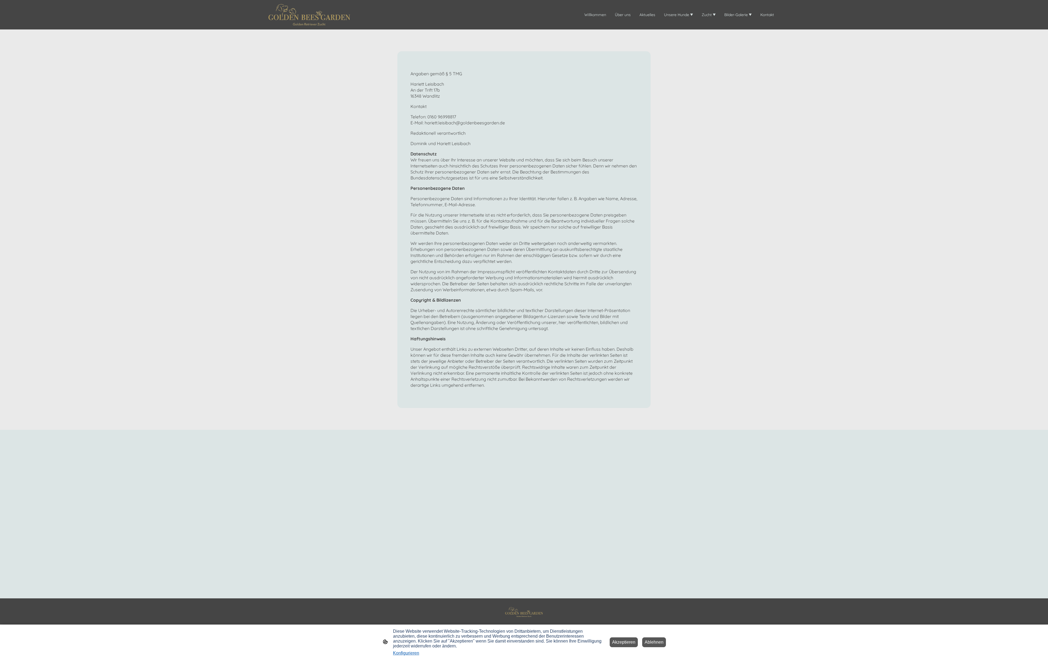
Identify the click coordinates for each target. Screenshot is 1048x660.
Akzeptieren (623, 642)
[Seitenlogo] (309, 14)
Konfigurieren (406, 653)
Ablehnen (654, 642)
